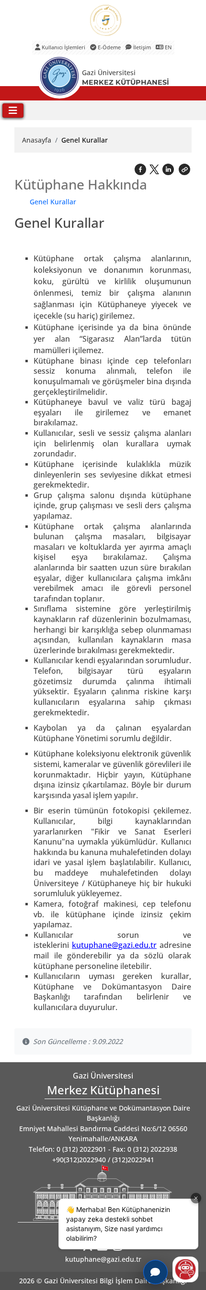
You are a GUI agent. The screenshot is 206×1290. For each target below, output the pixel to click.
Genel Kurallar (53, 201)
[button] (184, 168)
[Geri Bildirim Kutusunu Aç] (155, 1272)
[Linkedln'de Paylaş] (169, 168)
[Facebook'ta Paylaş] (141, 168)
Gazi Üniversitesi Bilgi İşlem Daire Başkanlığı (115, 1280)
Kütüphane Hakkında (80, 184)
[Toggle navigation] (12, 110)
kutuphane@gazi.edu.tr (103, 1259)
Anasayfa (36, 140)
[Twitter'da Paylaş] (155, 167)
